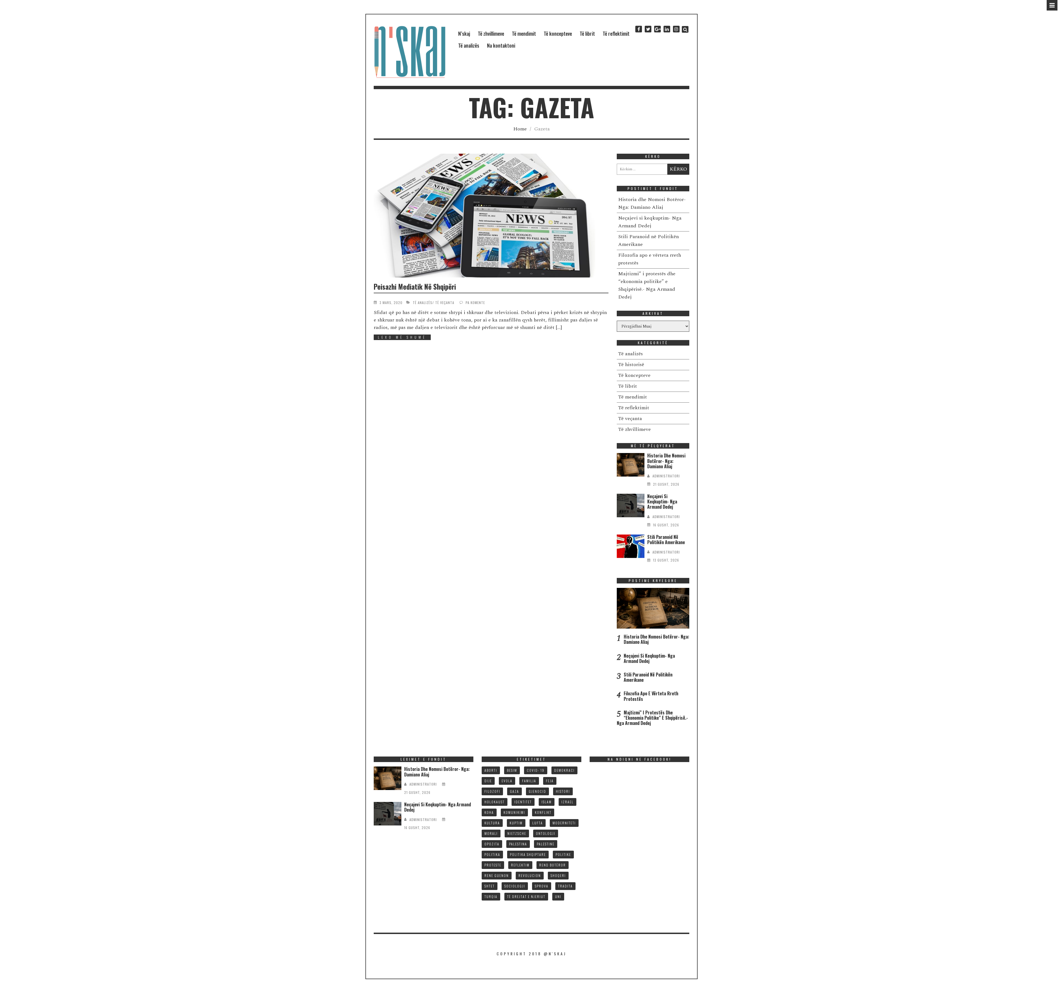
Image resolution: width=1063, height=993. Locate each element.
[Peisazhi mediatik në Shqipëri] (491, 215)
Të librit (587, 33)
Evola (507, 780)
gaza (514, 791)
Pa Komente (475, 302)
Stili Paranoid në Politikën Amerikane (666, 540)
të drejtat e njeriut (526, 896)
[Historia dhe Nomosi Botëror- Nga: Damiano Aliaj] (630, 465)
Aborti (490, 770)
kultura (492, 822)
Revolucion (529, 875)
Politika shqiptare (528, 854)
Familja (529, 780)
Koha (489, 812)
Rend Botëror (552, 865)
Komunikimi (514, 812)
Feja (550, 780)
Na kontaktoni (501, 45)
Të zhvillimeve (491, 33)
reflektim (520, 865)
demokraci (564, 770)
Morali (491, 833)
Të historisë (631, 364)
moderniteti (564, 822)
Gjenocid (537, 791)
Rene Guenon (496, 875)
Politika (492, 854)
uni (558, 896)
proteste (492, 865)
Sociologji (514, 886)
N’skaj (464, 33)
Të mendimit (524, 33)
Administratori (666, 476)
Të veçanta (444, 302)
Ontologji (545, 833)
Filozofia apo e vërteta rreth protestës (651, 696)
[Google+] (657, 29)
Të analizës (468, 45)
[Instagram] (676, 29)
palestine (545, 844)
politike (563, 854)
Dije (488, 780)
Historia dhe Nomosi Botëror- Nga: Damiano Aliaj (652, 203)
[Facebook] (638, 29)
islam (546, 801)
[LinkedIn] (667, 29)
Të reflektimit (616, 33)
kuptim (516, 822)
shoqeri (558, 875)
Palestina (518, 844)
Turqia (490, 896)
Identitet (523, 801)
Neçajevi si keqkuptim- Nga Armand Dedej (650, 222)
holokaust (494, 801)
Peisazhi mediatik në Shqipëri (415, 286)
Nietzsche (516, 833)
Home (520, 129)
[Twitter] (648, 29)
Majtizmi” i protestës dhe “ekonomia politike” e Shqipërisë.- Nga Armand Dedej (646, 285)
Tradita (565, 886)
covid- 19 (536, 770)
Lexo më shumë (402, 337)
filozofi (492, 791)
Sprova (541, 886)
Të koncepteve (558, 33)
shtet (489, 886)
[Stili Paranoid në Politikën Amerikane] (630, 546)
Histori (563, 791)
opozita (491, 844)
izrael (567, 801)
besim (512, 770)
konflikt (543, 812)
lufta (537, 822)
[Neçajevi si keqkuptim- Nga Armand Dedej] (630, 505)
